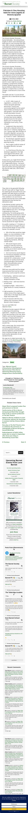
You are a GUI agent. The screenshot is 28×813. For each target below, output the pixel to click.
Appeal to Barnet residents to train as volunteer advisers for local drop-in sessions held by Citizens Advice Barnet (14, 420)
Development (17, 368)
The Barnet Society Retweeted (13, 575)
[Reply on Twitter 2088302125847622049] (6, 656)
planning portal (18, 340)
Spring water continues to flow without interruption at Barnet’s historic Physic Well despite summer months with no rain (14, 673)
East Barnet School (12, 618)
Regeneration (7, 373)
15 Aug (19, 578)
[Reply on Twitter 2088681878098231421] (6, 586)
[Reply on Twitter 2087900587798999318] (6, 612)
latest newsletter (17, 524)
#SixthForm (18, 633)
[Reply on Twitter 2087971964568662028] (6, 640)
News (12, 362)
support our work (15, 527)
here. (10, 307)
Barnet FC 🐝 (10, 578)
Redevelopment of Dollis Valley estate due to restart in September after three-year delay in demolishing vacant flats (13, 435)
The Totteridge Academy (13, 593)
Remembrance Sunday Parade (14, 483)
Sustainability (17, 373)
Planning (6, 371)
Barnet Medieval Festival (14, 474)
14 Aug (19, 646)
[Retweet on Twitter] (5, 575)
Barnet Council (11, 366)
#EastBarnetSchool (10, 633)
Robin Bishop (17, 21)
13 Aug (7, 596)
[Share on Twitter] (11, 23)
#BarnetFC (7, 584)
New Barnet (17, 370)
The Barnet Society (12, 564)
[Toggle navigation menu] (26, 3)
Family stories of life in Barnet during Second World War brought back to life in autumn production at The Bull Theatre (13, 412)
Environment (7, 370)
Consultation (7, 368)
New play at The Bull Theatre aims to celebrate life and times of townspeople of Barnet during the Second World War (13, 427)
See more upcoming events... (14, 468)
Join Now (14, 532)
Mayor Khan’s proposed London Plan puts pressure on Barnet (14, 407)
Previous (6, 442)
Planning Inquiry (15, 371)
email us (15, 540)
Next (23, 442)
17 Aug (7, 565)
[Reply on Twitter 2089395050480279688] (6, 572)
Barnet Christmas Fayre (14, 470)
